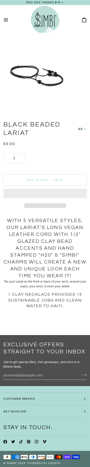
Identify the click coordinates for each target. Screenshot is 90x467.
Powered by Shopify (44, 463)
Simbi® (12, 463)
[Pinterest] (29, 442)
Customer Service (19, 399)
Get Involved (14, 411)
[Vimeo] (44, 442)
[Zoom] (8, 106)
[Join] (83, 375)
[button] (45, 194)
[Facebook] (5, 442)
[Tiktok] (21, 442)
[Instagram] (37, 442)
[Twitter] (13, 442)
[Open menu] (9, 20)
